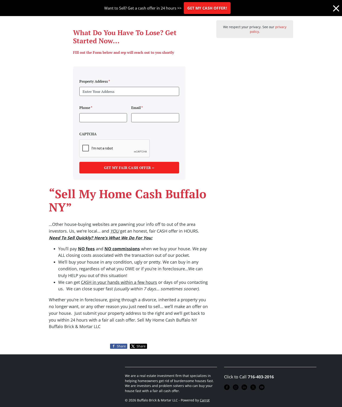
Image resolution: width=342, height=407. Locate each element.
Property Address (94, 81)
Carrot (205, 400)
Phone (85, 107)
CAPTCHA (88, 134)
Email (137, 107)
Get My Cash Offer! (207, 8)
